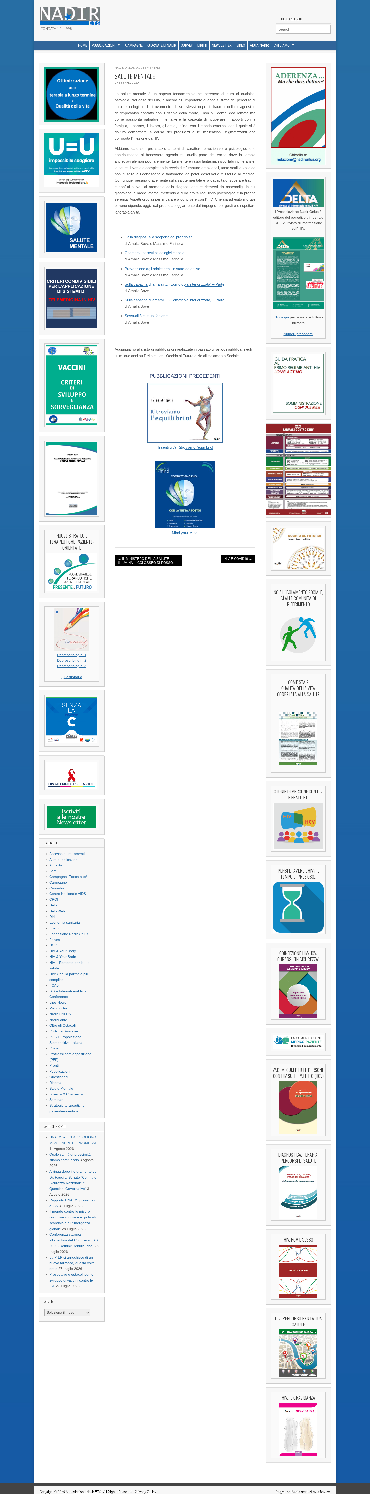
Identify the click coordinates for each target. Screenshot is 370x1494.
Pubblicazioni (103, 45)
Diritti (202, 45)
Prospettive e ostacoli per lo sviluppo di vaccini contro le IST (71, 1280)
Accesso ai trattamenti (67, 854)
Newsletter (222, 45)
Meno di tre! (58, 1008)
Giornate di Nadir (161, 45)
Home (82, 45)
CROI (53, 899)
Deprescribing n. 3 (71, 666)
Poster (54, 1048)
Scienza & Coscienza (66, 1094)
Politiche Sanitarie (63, 1031)
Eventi (54, 928)
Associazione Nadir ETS (83, 1491)
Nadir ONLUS (60, 1014)
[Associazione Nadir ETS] (69, 14)
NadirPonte (58, 1020)
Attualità (55, 865)
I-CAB (54, 985)
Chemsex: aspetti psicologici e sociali (155, 253)
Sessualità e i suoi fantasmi (147, 316)
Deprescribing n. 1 (71, 655)
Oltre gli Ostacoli (62, 1025)
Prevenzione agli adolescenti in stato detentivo (162, 268)
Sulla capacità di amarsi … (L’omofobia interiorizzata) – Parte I (175, 284)
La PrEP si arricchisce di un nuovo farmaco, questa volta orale (72, 1263)
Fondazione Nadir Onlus (68, 934)
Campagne (134, 45)
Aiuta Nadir (259, 45)
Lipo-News (57, 1002)
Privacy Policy (145, 1491)
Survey (187, 45)
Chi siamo (282, 45)
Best (52, 871)
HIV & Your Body (62, 951)
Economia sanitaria (64, 922)
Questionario (72, 677)
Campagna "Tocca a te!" (68, 877)
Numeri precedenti (298, 334)
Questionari (58, 1077)
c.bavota (323, 1491)
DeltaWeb (57, 911)
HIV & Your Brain (62, 957)
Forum (54, 940)
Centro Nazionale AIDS (67, 894)
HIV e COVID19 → (238, 559)
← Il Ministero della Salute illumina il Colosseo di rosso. (146, 561)
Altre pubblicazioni (63, 860)
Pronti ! (55, 1066)
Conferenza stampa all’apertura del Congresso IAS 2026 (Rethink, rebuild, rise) (73, 1240)
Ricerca (55, 1083)
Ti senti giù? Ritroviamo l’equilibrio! (185, 447)
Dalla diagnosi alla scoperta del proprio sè (159, 237)
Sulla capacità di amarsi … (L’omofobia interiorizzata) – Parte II (176, 300)
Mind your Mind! (185, 533)
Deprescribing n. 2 (71, 660)
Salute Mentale (61, 1088)
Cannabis (56, 888)
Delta (53, 905)
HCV (53, 945)
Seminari (56, 1100)
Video (240, 45)
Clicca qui (281, 317)
